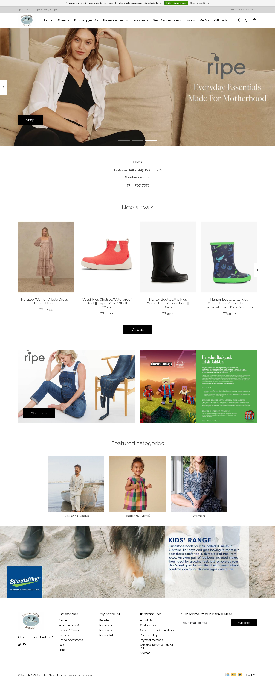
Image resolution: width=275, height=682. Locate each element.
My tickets (105, 630)
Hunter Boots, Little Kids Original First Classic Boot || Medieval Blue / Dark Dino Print (229, 303)
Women (198, 516)
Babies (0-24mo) (137, 516)
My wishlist (106, 635)
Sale (61, 644)
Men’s (62, 649)
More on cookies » (199, 3)
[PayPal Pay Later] (240, 675)
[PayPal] (233, 675)
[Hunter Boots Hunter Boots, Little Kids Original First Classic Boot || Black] (168, 257)
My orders (105, 625)
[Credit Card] (227, 675)
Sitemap (145, 652)
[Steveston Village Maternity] (27, 20)
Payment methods (151, 640)
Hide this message (176, 3)
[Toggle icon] (240, 20)
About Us (146, 620)
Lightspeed (87, 675)
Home (48, 20)
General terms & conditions (157, 630)
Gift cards (220, 20)
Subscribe (244, 622)
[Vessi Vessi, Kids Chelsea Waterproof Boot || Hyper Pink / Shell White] (107, 257)
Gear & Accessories (71, 640)
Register (104, 620)
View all (138, 329)
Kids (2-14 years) (76, 516)
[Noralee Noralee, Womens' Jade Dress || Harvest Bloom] (46, 257)
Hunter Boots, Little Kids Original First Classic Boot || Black (168, 303)
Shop (30, 120)
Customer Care (149, 625)
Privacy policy (149, 635)
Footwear (65, 635)
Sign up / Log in (247, 9)
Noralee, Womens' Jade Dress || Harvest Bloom (46, 301)
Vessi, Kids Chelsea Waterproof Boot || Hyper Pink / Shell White (107, 303)
